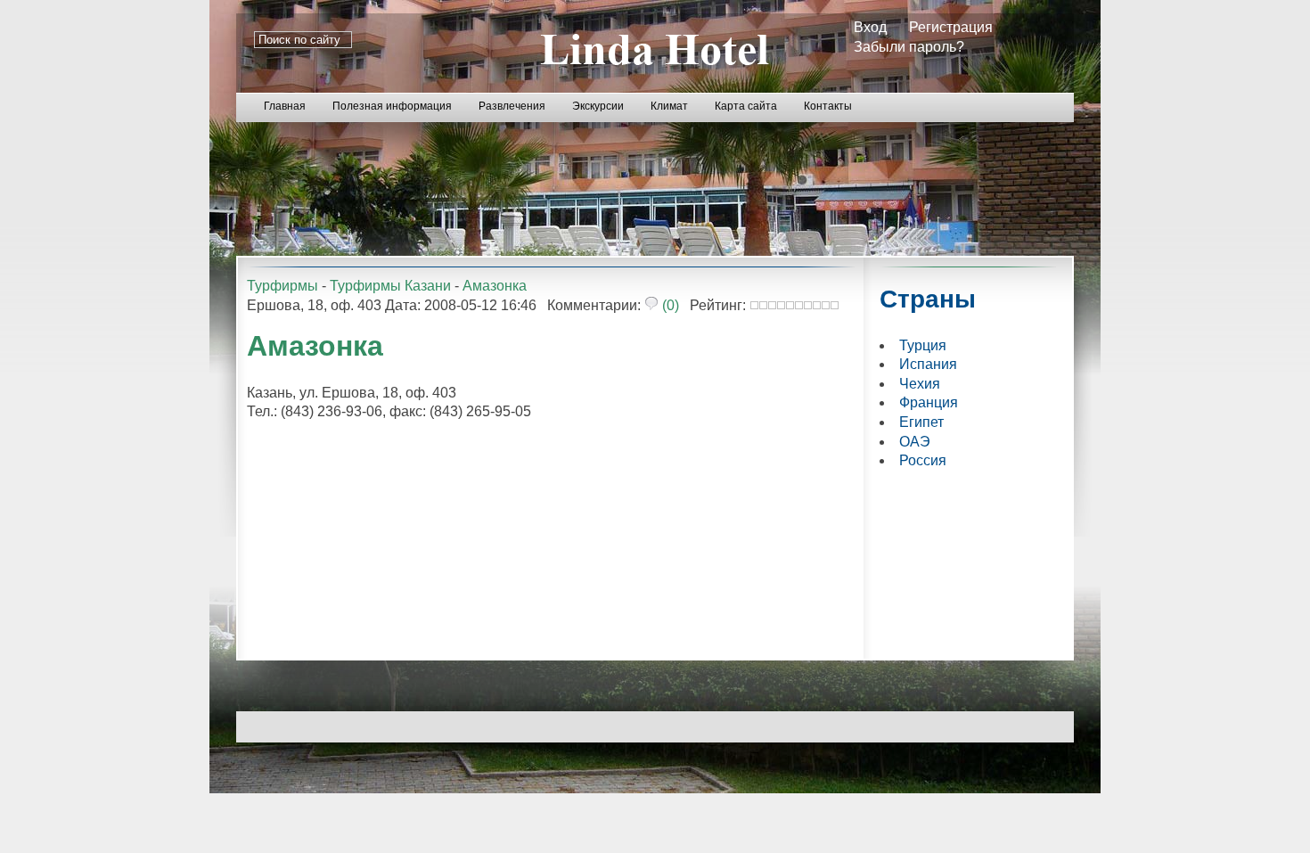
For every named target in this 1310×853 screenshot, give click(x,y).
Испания (928, 364)
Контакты (828, 106)
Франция (928, 402)
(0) (669, 305)
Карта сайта (746, 106)
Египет (921, 422)
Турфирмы (282, 285)
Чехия (919, 383)
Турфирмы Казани (390, 285)
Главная (285, 106)
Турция (922, 345)
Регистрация (951, 27)
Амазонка (495, 285)
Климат (669, 106)
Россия (922, 460)
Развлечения (512, 106)
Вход (870, 27)
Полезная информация (392, 106)
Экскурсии (598, 106)
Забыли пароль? (909, 46)
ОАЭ (914, 441)
